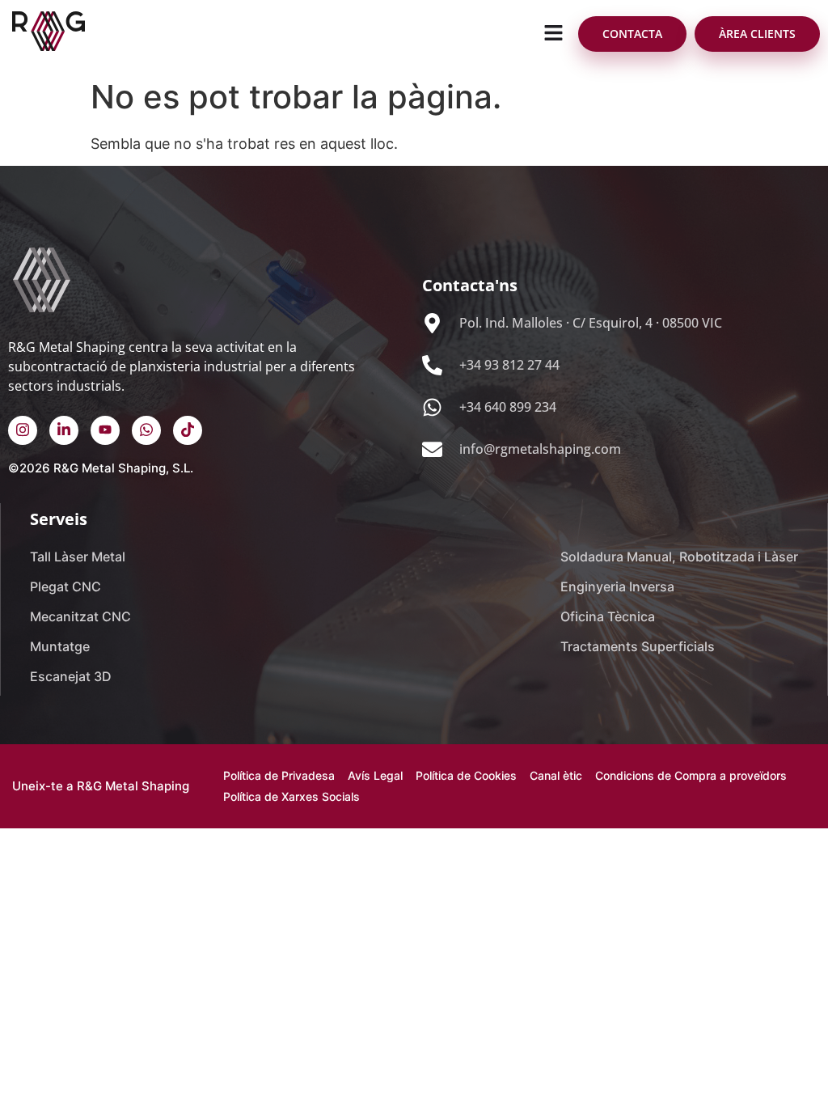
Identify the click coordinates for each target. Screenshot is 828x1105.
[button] (554, 33)
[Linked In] (63, 430)
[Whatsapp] (146, 430)
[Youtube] (105, 430)
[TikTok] (187, 430)
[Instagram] (22, 430)
